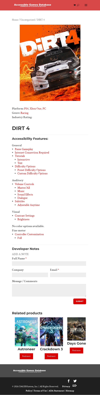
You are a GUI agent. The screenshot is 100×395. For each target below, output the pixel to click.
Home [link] (15, 20)
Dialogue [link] (22, 198)
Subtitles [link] (20, 201)
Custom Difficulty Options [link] (32, 173)
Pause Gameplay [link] (24, 149)
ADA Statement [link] (56, 390)
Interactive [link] (23, 160)
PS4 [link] (26, 109)
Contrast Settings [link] (25, 216)
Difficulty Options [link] (25, 166)
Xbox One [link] (35, 109)
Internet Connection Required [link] (32, 152)
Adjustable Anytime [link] (28, 205)
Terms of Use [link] (40, 390)
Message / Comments (24, 281)
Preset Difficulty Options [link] (31, 170)
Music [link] (20, 191)
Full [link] (19, 238)
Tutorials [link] (20, 156)
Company (18, 270)
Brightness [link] (23, 219)
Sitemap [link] (70, 390)
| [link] (33, 390)
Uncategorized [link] (27, 20)
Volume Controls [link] (24, 184)
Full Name (19, 258)
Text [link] (19, 163)
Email (54, 270)
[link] (33, 5)
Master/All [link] (23, 188)
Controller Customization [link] (29, 234)
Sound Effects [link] (25, 194)
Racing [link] (24, 113)
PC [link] (44, 109)
